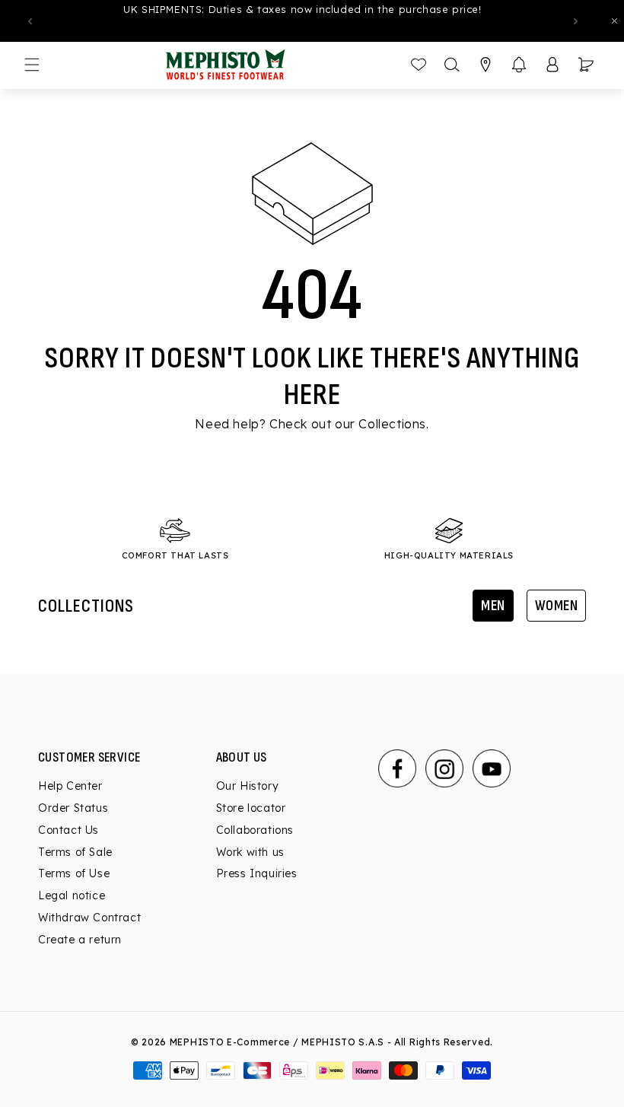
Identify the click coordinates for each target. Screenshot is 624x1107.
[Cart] (586, 64)
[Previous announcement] (29, 21)
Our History (247, 787)
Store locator (251, 808)
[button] (519, 64)
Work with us (250, 852)
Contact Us (68, 830)
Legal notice (71, 895)
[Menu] (32, 64)
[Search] (452, 64)
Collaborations (255, 830)
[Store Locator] (485, 64)
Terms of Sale (75, 852)
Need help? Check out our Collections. (311, 423)
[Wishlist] (418, 64)
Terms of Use (74, 873)
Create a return (80, 939)
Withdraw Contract (89, 917)
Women (556, 605)
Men (493, 605)
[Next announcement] (575, 21)
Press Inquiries (257, 873)
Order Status (73, 808)
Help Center (70, 787)
